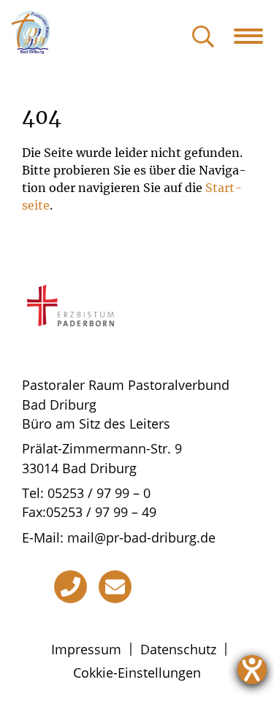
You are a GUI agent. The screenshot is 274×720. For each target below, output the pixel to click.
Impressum (86, 649)
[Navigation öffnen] (254, 36)
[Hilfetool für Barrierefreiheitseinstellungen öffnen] (252, 669)
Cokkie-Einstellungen (137, 672)
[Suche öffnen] (203, 37)
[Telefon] (70, 586)
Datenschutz (178, 649)
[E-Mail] (115, 586)
